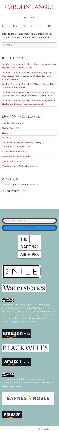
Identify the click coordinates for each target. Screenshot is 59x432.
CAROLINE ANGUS (29, 7)
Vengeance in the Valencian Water (19, 166)
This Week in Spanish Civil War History (21, 143)
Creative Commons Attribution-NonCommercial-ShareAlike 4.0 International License (29, 382)
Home (5, 133)
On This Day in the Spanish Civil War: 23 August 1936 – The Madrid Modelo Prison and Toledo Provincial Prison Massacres (29, 76)
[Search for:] (29, 45)
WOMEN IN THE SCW (15, 147)
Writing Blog (8, 128)
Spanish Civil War (11, 123)
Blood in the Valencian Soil (15, 156)
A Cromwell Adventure (13, 151)
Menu (31, 17)
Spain (5, 138)
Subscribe (29, 228)
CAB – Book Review (11, 161)
